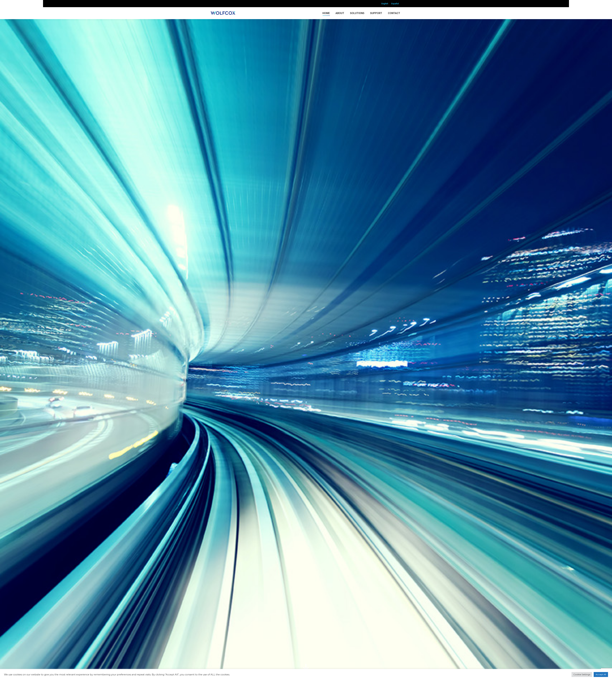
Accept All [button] (601, 674)
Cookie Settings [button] (581, 674)
